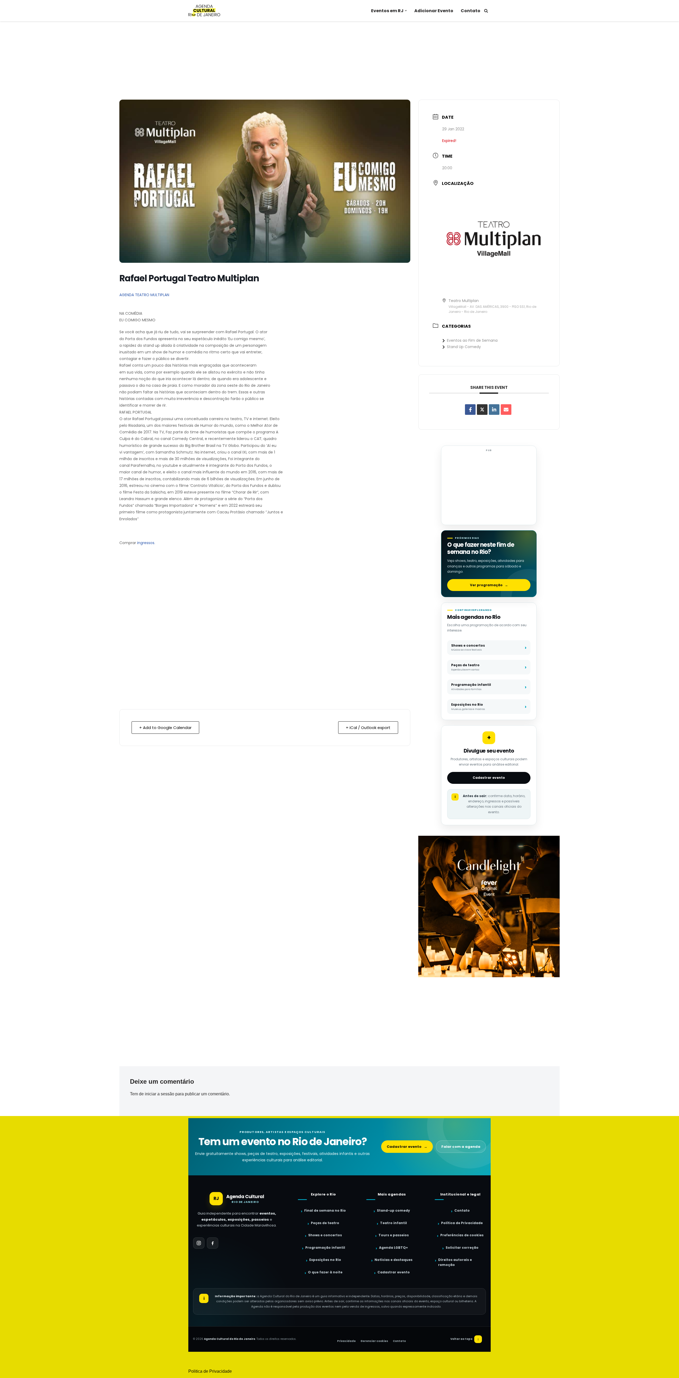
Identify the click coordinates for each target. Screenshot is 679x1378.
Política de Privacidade (462, 1223)
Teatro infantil (393, 1223)
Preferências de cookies (462, 1235)
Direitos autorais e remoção (455, 1262)
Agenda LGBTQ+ (393, 1247)
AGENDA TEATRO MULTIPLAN (144, 294)
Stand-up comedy (393, 1210)
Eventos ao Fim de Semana (472, 340)
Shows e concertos (325, 1235)
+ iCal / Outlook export (368, 727)
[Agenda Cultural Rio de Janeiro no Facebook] (212, 1243)
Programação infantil (325, 1247)
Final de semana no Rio (325, 1210)
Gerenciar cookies (374, 1341)
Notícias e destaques (393, 1259)
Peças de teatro (325, 1223)
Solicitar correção (462, 1247)
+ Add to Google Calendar (165, 727)
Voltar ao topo (464, 1339)
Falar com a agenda (460, 1146)
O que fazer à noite (325, 1272)
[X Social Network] (482, 409)
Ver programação (489, 585)
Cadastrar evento (489, 777)
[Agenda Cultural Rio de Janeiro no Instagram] (198, 1243)
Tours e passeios (393, 1235)
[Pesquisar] (486, 11)
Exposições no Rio (325, 1259)
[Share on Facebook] (470, 409)
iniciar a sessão (159, 1094)
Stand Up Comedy (464, 346)
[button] (406, 11)
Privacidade (346, 1341)
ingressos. (146, 542)
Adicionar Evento (433, 11)
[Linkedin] (494, 409)
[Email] (506, 409)
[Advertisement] (339, 60)
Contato (470, 11)
